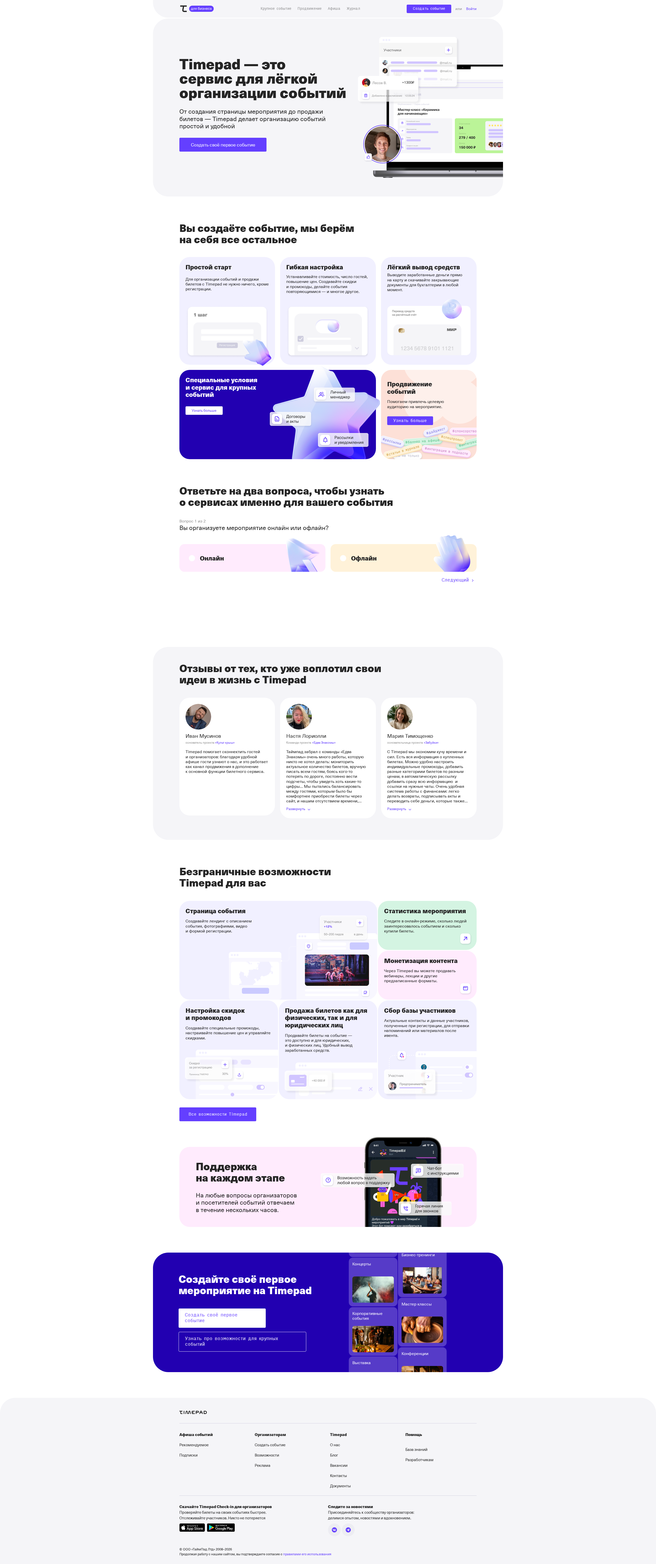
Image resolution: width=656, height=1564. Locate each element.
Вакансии (338, 1465)
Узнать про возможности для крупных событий (231, 1341)
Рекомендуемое (194, 1445)
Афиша (334, 9)
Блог (334, 1455)
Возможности (267, 1455)
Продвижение (310, 9)
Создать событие (429, 9)
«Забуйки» (431, 742)
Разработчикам (419, 1459)
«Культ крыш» (225, 742)
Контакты (338, 1475)
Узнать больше (204, 410)
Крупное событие (276, 9)
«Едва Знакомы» (324, 742)
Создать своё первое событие (223, 144)
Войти (471, 9)
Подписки (188, 1455)
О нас (335, 1445)
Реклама (262, 1465)
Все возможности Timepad (218, 1114)
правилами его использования (307, 1553)
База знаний (416, 1449)
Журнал (353, 9)
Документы (340, 1486)
